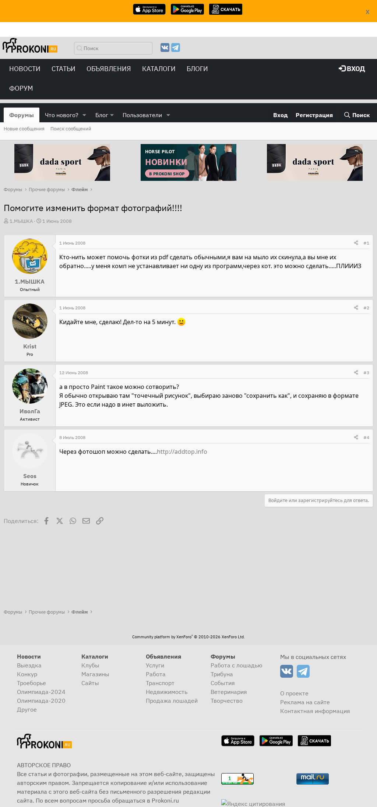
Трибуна (222, 674)
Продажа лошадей (172, 700)
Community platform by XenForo (188, 636)
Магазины (95, 674)
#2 (366, 307)
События (223, 683)
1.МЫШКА (21, 221)
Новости (24, 68)
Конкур (27, 674)
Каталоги (159, 68)
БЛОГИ (197, 68)
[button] (84, 115)
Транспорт (160, 683)
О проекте (294, 693)
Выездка (29, 665)
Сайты (90, 683)
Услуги (155, 665)
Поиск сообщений (70, 129)
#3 (366, 372)
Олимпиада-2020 (41, 700)
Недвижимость (166, 691)
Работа (156, 674)
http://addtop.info (182, 452)
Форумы (21, 115)
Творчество (227, 700)
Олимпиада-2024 (41, 691)
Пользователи (142, 115)
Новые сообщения (24, 129)
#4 (366, 437)
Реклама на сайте (305, 702)
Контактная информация (315, 711)
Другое (27, 709)
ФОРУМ (21, 88)
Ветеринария (229, 691)
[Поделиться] (356, 243)
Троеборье (31, 683)
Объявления (109, 68)
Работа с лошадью (237, 665)
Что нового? (61, 115)
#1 (366, 243)
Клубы (90, 665)
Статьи (63, 68)
